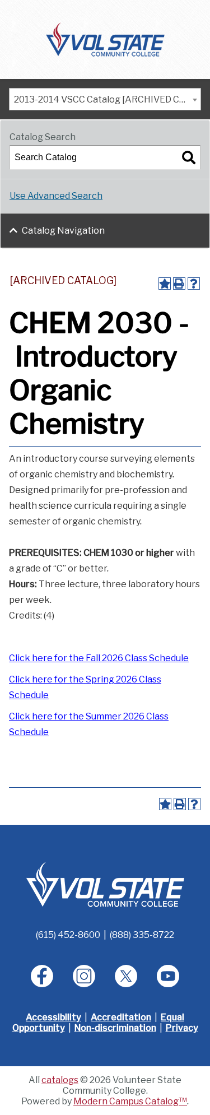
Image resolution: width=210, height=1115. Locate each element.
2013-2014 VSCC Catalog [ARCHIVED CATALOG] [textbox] (107, 99)
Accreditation (121, 1017)
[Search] (188, 157)
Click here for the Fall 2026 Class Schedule (99, 658)
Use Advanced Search (56, 196)
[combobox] (105, 99)
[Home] (105, 39)
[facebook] (42, 976)
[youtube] (168, 976)
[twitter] (126, 976)
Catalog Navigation (63, 230)
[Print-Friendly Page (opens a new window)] (179, 283)
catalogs (59, 1080)
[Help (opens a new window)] (194, 283)
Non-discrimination (115, 1028)
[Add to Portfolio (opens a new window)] (164, 283)
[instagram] (84, 976)
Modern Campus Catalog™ (130, 1101)
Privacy (182, 1028)
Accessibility (53, 1017)
